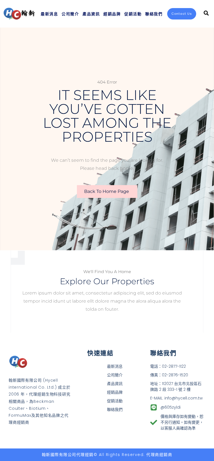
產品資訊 (91, 13)
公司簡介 (70, 13)
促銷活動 (133, 13)
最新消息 (49, 13)
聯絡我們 (153, 13)
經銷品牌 (112, 13)
